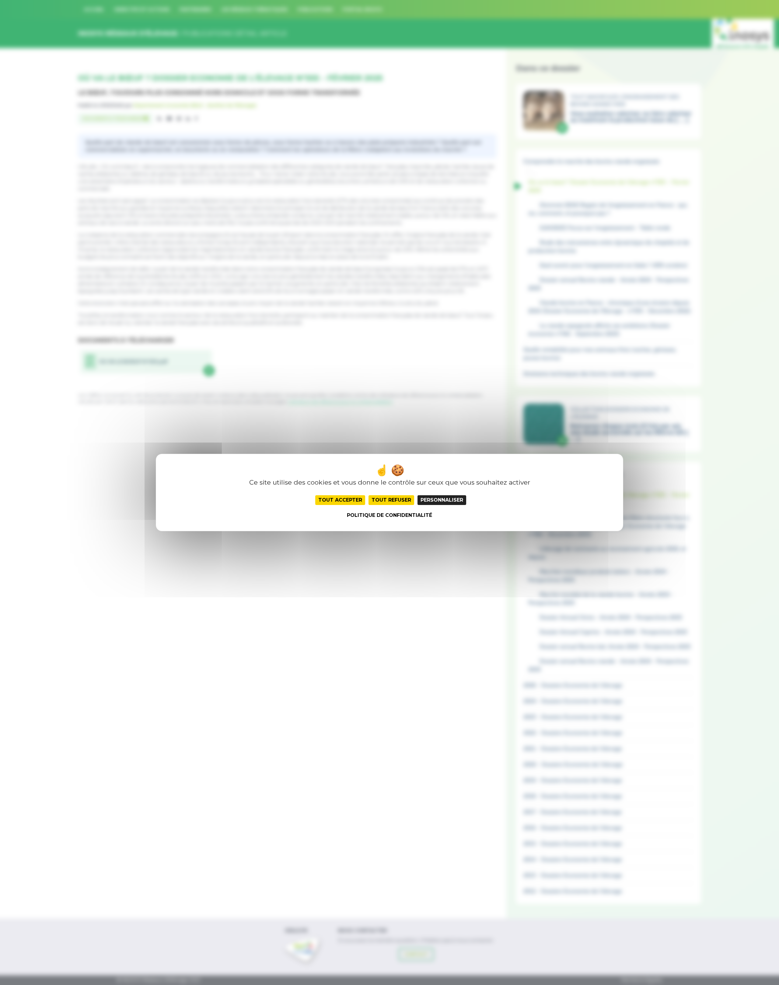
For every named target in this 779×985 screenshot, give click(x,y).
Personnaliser (442, 500)
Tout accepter (340, 500)
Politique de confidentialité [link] (389, 515)
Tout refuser (391, 500)
